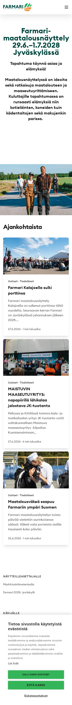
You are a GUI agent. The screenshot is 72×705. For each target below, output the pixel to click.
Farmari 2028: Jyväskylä (19, 592)
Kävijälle (11, 613)
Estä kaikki (36, 685)
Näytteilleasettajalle (22, 576)
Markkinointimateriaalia (18, 584)
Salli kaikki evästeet (36, 674)
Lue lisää (13, 663)
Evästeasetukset (36, 695)
